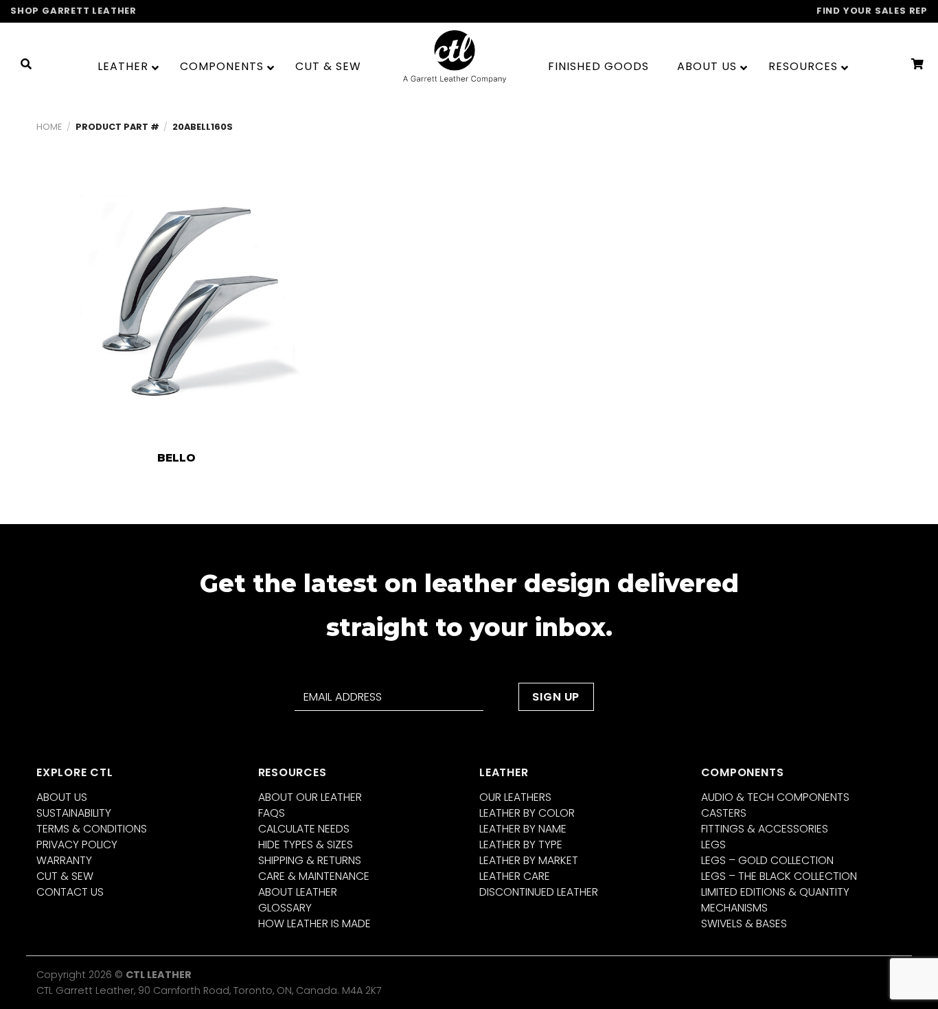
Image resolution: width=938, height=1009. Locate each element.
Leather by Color (527, 813)
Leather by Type (520, 844)
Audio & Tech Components (775, 797)
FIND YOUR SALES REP (872, 10)
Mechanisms (734, 907)
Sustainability (73, 813)
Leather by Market (528, 860)
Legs (713, 844)
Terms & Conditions (91, 828)
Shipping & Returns (309, 860)
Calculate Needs (304, 828)
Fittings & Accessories (764, 828)
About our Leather (310, 797)
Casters (723, 813)
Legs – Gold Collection (767, 860)
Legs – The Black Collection (779, 876)
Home (49, 127)
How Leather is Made (314, 923)
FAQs (271, 813)
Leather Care (514, 876)
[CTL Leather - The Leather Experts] (454, 56)
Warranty (64, 860)
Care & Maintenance (313, 876)
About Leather (297, 892)
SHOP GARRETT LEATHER (73, 10)
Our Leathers (515, 797)
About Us (61, 797)
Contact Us (70, 892)
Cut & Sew (64, 876)
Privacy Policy (76, 844)
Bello (176, 457)
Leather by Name (523, 828)
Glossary (285, 907)
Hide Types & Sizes (305, 844)
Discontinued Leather (538, 892)
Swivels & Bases (744, 923)
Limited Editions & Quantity (775, 892)
